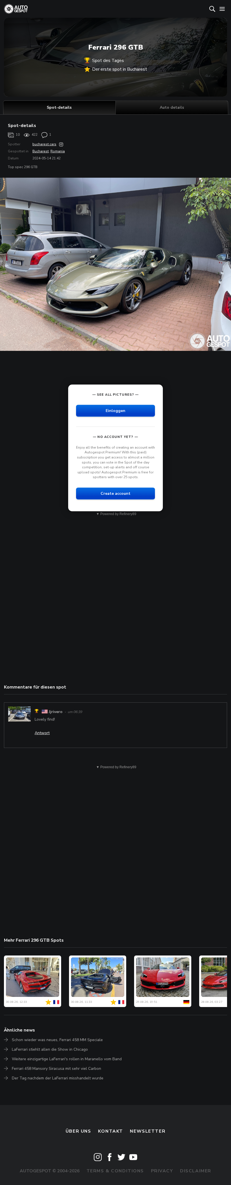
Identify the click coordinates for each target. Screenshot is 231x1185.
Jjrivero (56, 711)
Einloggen (115, 410)
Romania (57, 151)
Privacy (162, 1171)
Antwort (42, 733)
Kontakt (110, 1131)
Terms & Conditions (115, 1171)
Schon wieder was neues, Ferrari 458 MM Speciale (57, 1040)
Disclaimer (195, 1171)
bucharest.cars (44, 144)
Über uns (78, 1131)
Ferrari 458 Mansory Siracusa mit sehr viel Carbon (56, 1068)
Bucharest (40, 151)
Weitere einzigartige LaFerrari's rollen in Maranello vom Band (67, 1059)
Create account (115, 493)
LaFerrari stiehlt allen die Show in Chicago (50, 1049)
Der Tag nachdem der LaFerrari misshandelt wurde (57, 1078)
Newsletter (147, 1131)
